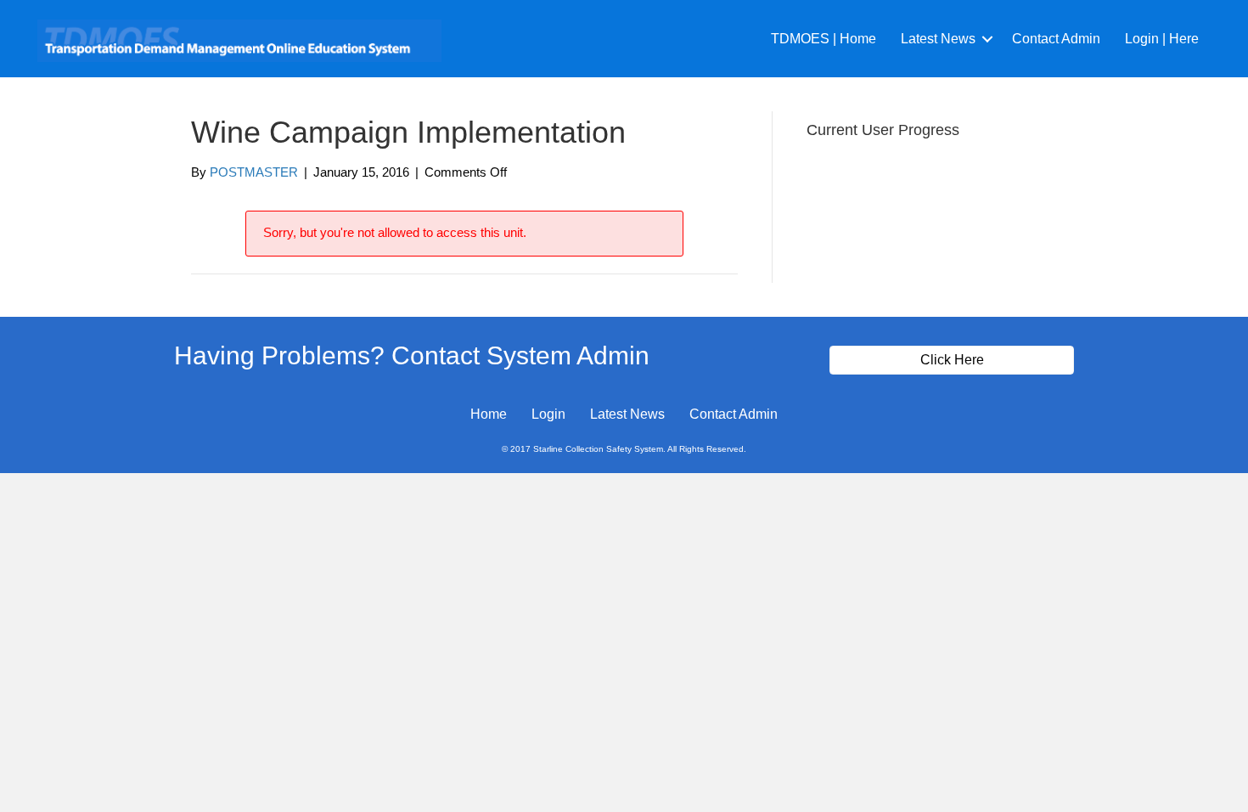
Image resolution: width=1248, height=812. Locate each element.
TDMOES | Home (823, 38)
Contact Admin (1056, 38)
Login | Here (1162, 38)
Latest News (938, 38)
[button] (987, 38)
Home (488, 414)
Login (548, 414)
